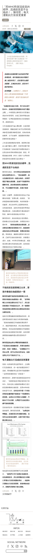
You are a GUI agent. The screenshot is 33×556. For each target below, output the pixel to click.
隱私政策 (28, 531)
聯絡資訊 (5, 535)
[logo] (15, 518)
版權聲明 (28, 535)
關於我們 (5, 531)
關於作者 (12, 531)
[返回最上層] (31, 549)
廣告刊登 (20, 531)
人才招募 (20, 535)
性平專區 (12, 535)
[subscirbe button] (25, 551)
